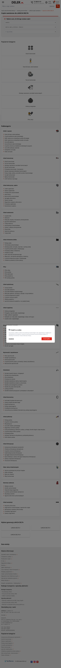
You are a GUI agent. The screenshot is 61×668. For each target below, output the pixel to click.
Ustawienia (11, 339)
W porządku (46, 339)
